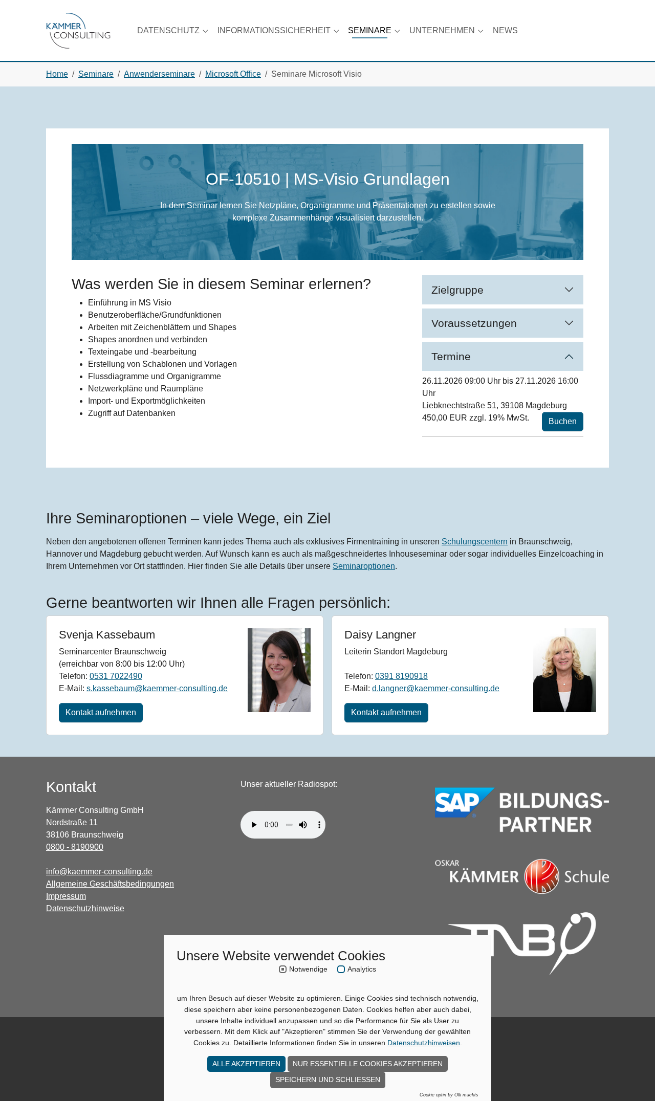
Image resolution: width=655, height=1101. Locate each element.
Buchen (563, 421)
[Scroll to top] (632, 1078)
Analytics (361, 969)
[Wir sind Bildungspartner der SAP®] (522, 809)
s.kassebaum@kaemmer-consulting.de (157, 688)
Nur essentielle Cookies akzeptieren (368, 1064)
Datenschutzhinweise (85, 908)
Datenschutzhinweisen (423, 1043)
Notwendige (308, 969)
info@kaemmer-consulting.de (99, 871)
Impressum (66, 896)
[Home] (78, 30)
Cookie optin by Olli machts (449, 1094)
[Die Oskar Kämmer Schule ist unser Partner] (522, 876)
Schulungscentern (475, 541)
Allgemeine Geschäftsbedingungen (110, 883)
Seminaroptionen (364, 566)
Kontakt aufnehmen (101, 712)
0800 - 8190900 (74, 847)
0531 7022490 (116, 676)
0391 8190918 (401, 676)
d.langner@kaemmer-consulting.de (435, 688)
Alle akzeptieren (246, 1064)
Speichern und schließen (327, 1079)
